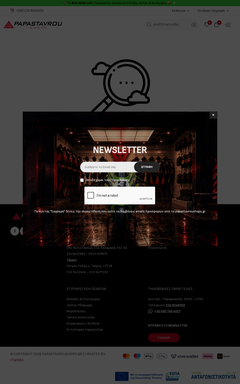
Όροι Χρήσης (121, 180)
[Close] (213, 115)
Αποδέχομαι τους (108, 180)
